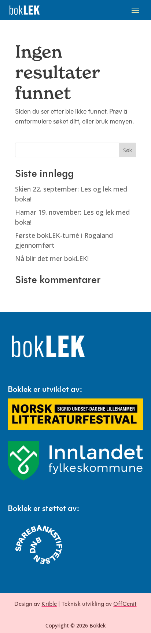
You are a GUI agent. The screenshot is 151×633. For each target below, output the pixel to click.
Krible (49, 604)
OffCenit (124, 604)
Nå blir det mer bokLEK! (52, 258)
